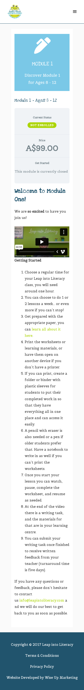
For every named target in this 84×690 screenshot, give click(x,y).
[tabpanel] (41, 402)
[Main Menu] (74, 12)
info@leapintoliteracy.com (41, 600)
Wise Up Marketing (61, 677)
